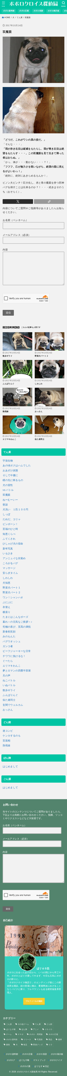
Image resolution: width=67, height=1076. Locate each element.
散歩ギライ (9, 690)
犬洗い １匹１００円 (15, 509)
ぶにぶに (8, 602)
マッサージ (9, 568)
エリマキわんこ (12, 665)
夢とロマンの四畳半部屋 (17, 670)
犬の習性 (8, 485)
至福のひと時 (10, 528)
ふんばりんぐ (10, 695)
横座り (6, 612)
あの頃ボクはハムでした (17, 465)
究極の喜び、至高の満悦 (17, 626)
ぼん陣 (24, 1029)
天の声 (6, 675)
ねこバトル (9, 680)
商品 (50, 1039)
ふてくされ (9, 538)
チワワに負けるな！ (14, 656)
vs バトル (8, 489)
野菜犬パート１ (12, 587)
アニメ (36, 1029)
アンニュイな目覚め (14, 558)
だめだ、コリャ (12, 519)
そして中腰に (10, 475)
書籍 (8, 1045)
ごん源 (9, 1024)
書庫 (60, 1039)
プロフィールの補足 (34, 1001)
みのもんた (9, 636)
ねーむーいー (10, 499)
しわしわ (8, 577)
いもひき (8, 553)
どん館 (49, 1024)
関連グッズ (38, 1045)
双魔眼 (6, 494)
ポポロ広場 (53, 1034)
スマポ (20, 1034)
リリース (27, 1039)
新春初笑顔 (9, 631)
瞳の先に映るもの (13, 480)
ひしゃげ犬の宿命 (13, 543)
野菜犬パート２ (12, 592)
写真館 (40, 1039)
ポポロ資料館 (12, 1039)
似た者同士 (9, 699)
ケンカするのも (12, 735)
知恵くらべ (9, 533)
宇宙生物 (8, 460)
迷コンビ (8, 730)
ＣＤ (50, 1045)
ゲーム (9, 1034)
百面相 (6, 740)
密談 (5, 504)
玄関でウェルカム (13, 704)
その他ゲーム (23, 1024)
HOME (7, 17)
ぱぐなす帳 (11, 1029)
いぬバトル (9, 685)
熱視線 (6, 745)
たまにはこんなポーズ (15, 616)
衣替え (6, 607)
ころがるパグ (10, 563)
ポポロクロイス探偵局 (27, 1072)
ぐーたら (8, 660)
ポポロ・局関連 (36, 1034)
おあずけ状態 (10, 470)
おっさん (8, 709)
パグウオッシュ (12, 641)
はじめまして (10, 766)
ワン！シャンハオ (13, 597)
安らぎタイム (10, 572)
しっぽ (6, 514)
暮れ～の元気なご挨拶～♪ (17, 621)
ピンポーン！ (10, 524)
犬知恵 (6, 582)
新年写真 (8, 548)
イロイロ (48, 1029)
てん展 (19, 17)
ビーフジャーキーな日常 (17, 651)
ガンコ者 (8, 646)
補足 (25, 1045)
